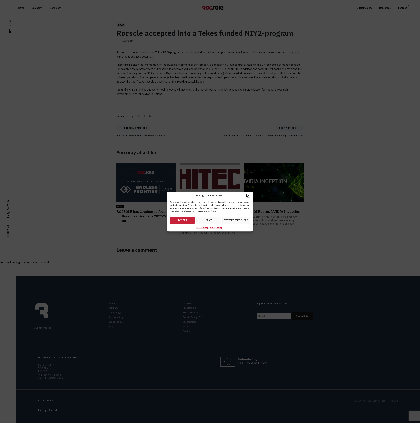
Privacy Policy (216, 227)
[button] (248, 195)
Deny (208, 220)
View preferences (236, 220)
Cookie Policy (202, 227)
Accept (182, 220)
